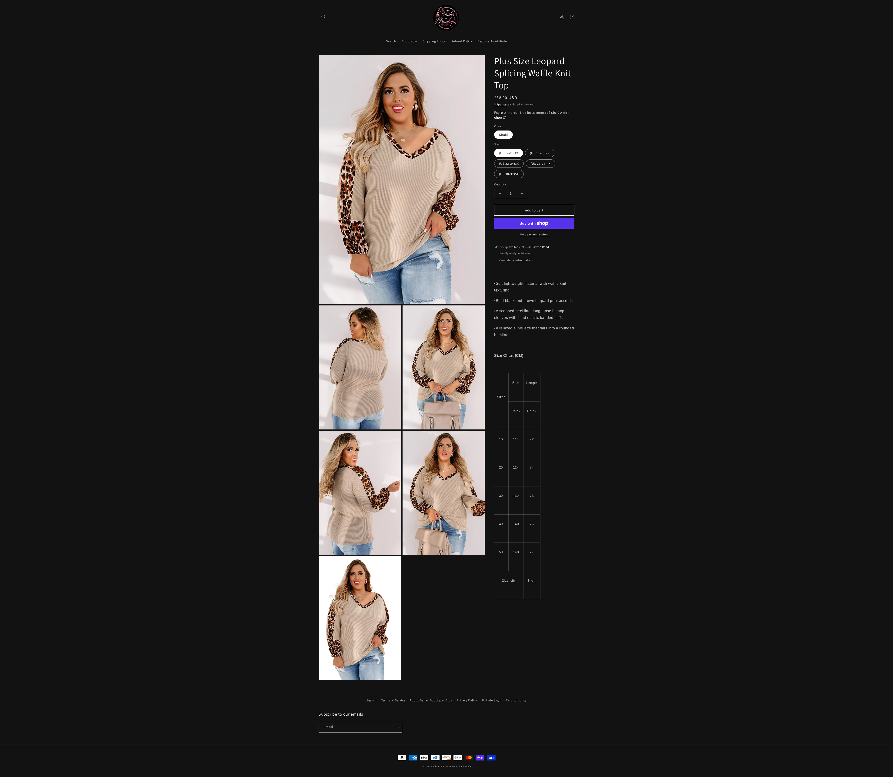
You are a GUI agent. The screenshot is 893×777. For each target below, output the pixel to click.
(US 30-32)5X (509, 174)
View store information (516, 260)
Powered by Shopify (460, 766)
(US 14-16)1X (508, 153)
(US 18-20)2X (540, 153)
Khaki (503, 135)
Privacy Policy (467, 700)
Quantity (500, 184)
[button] (324, 17)
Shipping (500, 104)
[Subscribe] (397, 727)
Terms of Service (393, 700)
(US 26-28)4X (540, 163)
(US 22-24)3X (509, 163)
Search (372, 700)
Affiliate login (491, 700)
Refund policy (516, 700)
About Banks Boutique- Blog (431, 700)
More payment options (534, 234)
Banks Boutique (439, 766)
